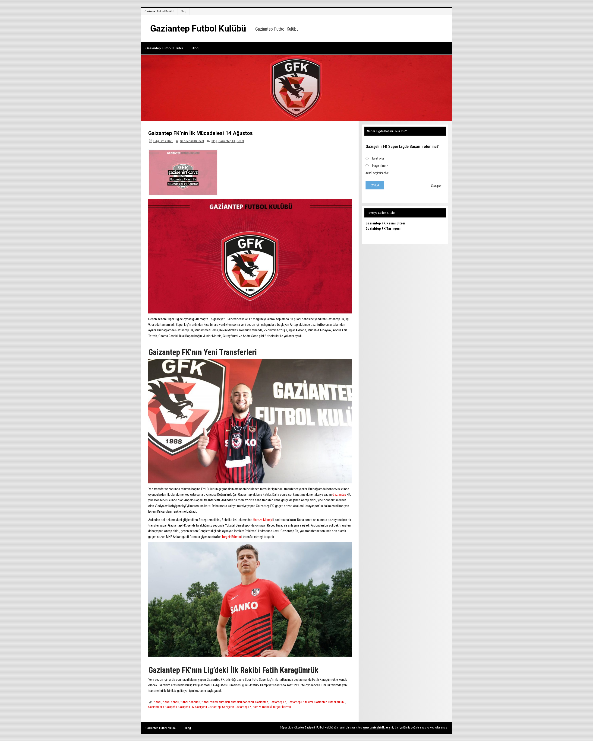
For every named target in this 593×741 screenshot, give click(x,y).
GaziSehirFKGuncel (192, 141)
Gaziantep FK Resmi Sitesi (385, 223)
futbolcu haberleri (242, 702)
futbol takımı (210, 702)
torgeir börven (282, 707)
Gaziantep (339, 494)
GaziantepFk (156, 707)
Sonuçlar (436, 186)
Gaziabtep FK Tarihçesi (383, 229)
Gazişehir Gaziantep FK (236, 707)
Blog (183, 11)
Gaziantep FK (226, 141)
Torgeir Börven (231, 537)
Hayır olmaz (380, 166)
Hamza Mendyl (263, 520)
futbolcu (224, 702)
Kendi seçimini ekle (377, 173)
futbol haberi (171, 702)
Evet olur (378, 158)
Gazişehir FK (186, 707)
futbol (157, 702)
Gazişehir (171, 707)
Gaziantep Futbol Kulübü (159, 11)
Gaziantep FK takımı (300, 702)
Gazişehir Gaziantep (208, 707)
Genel (240, 141)
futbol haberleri (190, 702)
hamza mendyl (262, 707)
